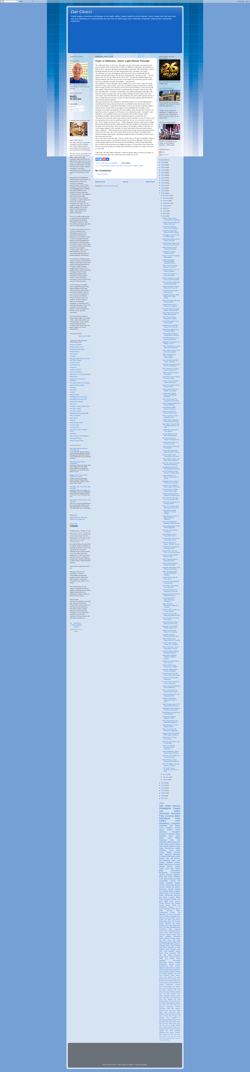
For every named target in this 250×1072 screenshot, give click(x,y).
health (161, 844)
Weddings (167, 995)
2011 (163, 788)
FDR (178, 953)
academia (169, 862)
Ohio (160, 951)
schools (177, 856)
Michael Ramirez (166, 979)
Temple (173, 975)
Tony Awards (169, 958)
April (164, 216)
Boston (161, 953)
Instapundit (73, 367)
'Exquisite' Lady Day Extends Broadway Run (170, 635)
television (167, 899)
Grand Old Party (75, 365)
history (161, 838)
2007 (163, 798)
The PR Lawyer (74, 425)
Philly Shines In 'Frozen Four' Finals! (169, 738)
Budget (169, 852)
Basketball (167, 909)
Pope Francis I (128, 165)
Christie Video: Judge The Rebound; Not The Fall (170, 420)
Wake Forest (176, 1023)
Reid (167, 945)
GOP (177, 821)
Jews (178, 860)
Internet (172, 844)
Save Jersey (73, 418)
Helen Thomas (176, 1029)
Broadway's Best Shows (77, 349)
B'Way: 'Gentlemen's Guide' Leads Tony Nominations (171, 278)
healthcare (172, 846)
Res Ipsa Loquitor (75, 411)
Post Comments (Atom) (111, 186)
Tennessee (166, 992)
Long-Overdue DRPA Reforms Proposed (169, 408)
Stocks (161, 932)
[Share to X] (126, 163)
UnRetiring (73, 433)
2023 (163, 170)
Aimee (163, 152)
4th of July (172, 914)
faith (117, 165)
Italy (172, 868)
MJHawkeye (73, 376)
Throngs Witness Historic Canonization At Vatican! (170, 334)
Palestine (170, 999)
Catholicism (171, 834)
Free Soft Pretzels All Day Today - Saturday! (170, 360)
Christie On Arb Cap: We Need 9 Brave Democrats (171, 674)
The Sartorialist (74, 427)
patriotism (169, 883)
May (164, 213)
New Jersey (165, 806)
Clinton (161, 852)
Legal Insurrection (75, 369)
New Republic (168, 977)
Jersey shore (164, 868)
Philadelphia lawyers (165, 942)
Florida (161, 903)
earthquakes (168, 1014)
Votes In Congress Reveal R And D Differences (171, 686)
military (177, 848)
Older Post (150, 182)
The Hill (171, 1001)
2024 (163, 167)
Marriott (170, 1027)
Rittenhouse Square (166, 962)
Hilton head (171, 920)
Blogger (144, 1064)
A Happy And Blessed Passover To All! (169, 717)
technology (176, 960)
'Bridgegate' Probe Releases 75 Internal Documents (171, 709)
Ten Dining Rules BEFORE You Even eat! (170, 582)
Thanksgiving (163, 912)
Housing (161, 982)
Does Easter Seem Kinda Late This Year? (170, 586)
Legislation (163, 842)
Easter (113, 165)
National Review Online (77, 385)
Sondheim (162, 960)
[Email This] (122, 163)
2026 (163, 162)
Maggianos (172, 1003)
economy (169, 816)
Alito (167, 1032)
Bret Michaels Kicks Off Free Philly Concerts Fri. (171, 594)
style (167, 927)
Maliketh (131, 1064)
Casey (178, 979)
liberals (161, 830)
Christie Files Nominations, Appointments (170, 291)
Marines (178, 975)
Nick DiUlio (73, 390)
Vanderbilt (177, 1030)
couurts (178, 1036)
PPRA (161, 958)
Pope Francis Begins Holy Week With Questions (170, 721)
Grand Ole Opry (171, 1036)
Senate (165, 846)
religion (135, 165)
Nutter (160, 986)
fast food (162, 916)
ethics (178, 958)
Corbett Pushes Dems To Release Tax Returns (170, 305)
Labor (178, 914)
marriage (177, 929)
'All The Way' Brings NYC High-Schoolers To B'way (170, 451)
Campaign (171, 982)
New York (175, 840)
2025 (163, 165)
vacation (162, 875)
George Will (176, 1016)
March (165, 774)
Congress (175, 823)
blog (172, 856)
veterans (177, 901)
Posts (74, 106)
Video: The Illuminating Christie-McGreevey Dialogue (169, 573)
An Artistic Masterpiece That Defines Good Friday (171, 568)
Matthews (171, 980)
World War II (175, 909)
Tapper (171, 1023)
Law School (168, 1010)
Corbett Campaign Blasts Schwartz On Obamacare (171, 494)
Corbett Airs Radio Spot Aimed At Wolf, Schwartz (170, 231)
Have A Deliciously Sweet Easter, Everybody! (170, 564)
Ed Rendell (163, 973)
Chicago (172, 938)
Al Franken (171, 1034)
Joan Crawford (163, 1034)
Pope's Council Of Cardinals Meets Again (171, 256)
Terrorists (177, 852)
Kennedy (169, 910)
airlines (169, 934)
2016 (163, 188)
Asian (178, 988)
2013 (163, 783)
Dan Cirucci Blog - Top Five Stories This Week (170, 764)
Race (161, 877)
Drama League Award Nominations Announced (170, 455)
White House (172, 842)
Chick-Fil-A (166, 997)
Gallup (161, 957)
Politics (162, 821)
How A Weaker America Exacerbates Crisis (169, 535)
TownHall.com (163, 966)
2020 (163, 178)
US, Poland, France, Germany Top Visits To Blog (170, 769)
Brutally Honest (74, 351)
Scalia (178, 964)
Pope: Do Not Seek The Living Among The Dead (170, 399)
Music (178, 834)
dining (170, 864)
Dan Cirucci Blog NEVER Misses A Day (170, 555)
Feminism (161, 1010)
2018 (163, 183)
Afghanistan (176, 925)
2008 (163, 796)
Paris (178, 940)
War (167, 858)
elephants (169, 1019)
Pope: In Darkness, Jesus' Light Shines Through (170, 647)
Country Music (170, 918)
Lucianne (177, 984)
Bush (167, 893)
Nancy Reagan (169, 957)
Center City (175, 912)
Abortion (169, 875)
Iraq (160, 955)
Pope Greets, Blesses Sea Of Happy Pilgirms (170, 330)
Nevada (171, 964)
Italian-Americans (170, 879)
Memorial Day (170, 923)
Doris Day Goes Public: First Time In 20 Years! (171, 756)
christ (102, 165)
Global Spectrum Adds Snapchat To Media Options (169, 512)
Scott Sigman (166, 1040)
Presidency (164, 823)
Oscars (178, 918)
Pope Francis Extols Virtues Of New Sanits (170, 385)
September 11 (163, 914)
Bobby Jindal (168, 1021)
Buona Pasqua (163, 1036)
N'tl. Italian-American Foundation (80, 383)
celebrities (172, 992)
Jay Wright (162, 990)
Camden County (165, 885)
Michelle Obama (169, 944)
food (160, 860)
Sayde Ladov (163, 1012)
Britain (171, 891)
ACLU (160, 1016)
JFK (164, 927)
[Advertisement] (125, 37)
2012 (163, 785)
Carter (167, 949)
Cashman (177, 1008)
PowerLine (73, 404)
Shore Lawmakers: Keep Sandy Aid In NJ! (170, 416)
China (161, 910)
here (88, 605)
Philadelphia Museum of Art (78, 399)
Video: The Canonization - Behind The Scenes (170, 266)
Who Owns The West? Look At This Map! (171, 742)
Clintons (177, 862)
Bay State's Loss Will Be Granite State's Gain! (169, 627)
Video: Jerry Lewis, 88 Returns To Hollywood (170, 729)
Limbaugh (162, 945)
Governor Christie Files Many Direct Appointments (171, 614)
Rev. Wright (176, 1010)
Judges (177, 866)
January (165, 779)
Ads (166, 920)
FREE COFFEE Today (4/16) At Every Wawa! (170, 665)
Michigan (174, 979)
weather (162, 862)
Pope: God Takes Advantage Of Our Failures (171, 301)
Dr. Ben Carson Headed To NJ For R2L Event (170, 682)
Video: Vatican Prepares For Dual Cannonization (171, 351)
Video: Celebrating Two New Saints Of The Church (171, 346)
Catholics (169, 828)
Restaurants (163, 873)
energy (161, 883)
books (161, 895)
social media (174, 850)
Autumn (167, 938)
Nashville (170, 973)
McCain (177, 931)
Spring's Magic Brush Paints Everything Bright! (171, 526)
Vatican (141, 165)
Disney (178, 951)
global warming (176, 1014)
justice (177, 811)
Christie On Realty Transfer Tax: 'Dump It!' (170, 661)
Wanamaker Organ (174, 1012)
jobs (178, 842)
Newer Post (100, 182)
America (176, 806)
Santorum (177, 969)
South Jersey (174, 836)
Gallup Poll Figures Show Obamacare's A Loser (170, 622)
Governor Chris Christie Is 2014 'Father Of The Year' (171, 486)
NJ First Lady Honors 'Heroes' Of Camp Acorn (170, 438)
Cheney (177, 971)
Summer (162, 887)
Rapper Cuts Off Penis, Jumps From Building (169, 631)
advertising (176, 936)
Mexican (161, 968)
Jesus (121, 165)
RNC (175, 990)
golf (176, 988)
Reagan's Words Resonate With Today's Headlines (170, 734)
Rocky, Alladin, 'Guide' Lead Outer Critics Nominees (171, 459)
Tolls (175, 977)
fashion (161, 920)
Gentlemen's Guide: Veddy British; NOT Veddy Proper (170, 296)
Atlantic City (175, 899)
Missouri (178, 1003)
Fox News (73, 356)
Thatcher (172, 971)
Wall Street (167, 921)
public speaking (165, 936)
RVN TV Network (75, 415)
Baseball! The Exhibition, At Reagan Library (170, 342)
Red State (177, 999)
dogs (170, 929)
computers (173, 953)
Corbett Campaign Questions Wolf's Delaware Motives (168, 261)
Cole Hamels (173, 997)
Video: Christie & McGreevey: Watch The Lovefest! (170, 605)
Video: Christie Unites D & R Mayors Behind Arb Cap (171, 704)
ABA (172, 1008)
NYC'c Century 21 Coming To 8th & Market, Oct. (170, 369)
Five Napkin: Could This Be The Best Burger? (170, 235)
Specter (161, 944)
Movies (177, 838)
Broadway (166, 860)
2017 (163, 185)
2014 (163, 193)
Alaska (175, 1005)
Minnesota (177, 955)
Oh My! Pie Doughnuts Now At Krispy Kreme (171, 502)
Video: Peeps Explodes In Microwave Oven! (170, 560)
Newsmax (73, 387)
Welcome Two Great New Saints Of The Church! (170, 326)
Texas (174, 905)
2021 (163, 175)
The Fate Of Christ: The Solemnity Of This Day (170, 590)
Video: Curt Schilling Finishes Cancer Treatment (168, 747)
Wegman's (162, 1014)
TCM (179, 1027)
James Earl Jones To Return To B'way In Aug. (171, 377)
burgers (166, 982)
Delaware (177, 932)
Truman (161, 977)
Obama (176, 808)
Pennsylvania (169, 848)
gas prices (163, 897)
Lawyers (172, 897)
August (165, 206)
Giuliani (178, 957)
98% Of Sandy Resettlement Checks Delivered (171, 404)
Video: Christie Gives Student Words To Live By (171, 639)
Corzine (161, 905)
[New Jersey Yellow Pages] (74, 526)
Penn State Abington (169, 993)
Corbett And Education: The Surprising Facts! (171, 695)
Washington (163, 826)
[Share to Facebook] (128, 163)
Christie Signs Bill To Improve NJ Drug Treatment (168, 599)
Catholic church (173, 830)
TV (166, 834)
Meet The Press (163, 1023)
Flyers (172, 945)
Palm (171, 1005)
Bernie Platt (166, 1003)
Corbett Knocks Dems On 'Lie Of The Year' (170, 443)
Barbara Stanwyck (175, 1032)
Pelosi (171, 901)
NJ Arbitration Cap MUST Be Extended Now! (171, 713)
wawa (160, 1003)
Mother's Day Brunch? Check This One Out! (169, 412)
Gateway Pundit (75, 362)
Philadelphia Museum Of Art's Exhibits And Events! (171, 468)
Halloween (171, 947)
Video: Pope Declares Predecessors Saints (169, 317)
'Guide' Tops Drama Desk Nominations (170, 373)
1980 (175, 973)
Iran (179, 905)
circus (164, 988)
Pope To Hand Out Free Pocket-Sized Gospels (170, 690)
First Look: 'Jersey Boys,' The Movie (170, 530)
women (161, 893)
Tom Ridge (169, 1030)
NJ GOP (72, 392)
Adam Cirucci (176, 1019)
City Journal (73, 354)
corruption (176, 864)
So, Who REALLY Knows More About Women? (170, 434)
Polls (168, 856)
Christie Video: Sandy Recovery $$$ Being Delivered (169, 395)
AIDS (170, 1029)
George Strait (168, 1016)
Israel (173, 860)
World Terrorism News (77, 440)
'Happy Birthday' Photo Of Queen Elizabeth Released (170, 517)
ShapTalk (73, 420)
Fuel (160, 891)
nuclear (161, 938)
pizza (178, 949)
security (177, 828)
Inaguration (170, 1006)
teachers (177, 895)
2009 (163, 793)
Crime (161, 828)
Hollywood (163, 840)
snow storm (168, 925)
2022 (163, 172)
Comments (75, 110)
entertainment (170, 988)
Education (162, 836)
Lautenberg (170, 990)
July (164, 208)
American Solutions (76, 344)
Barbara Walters (163, 1001)
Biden (177, 816)
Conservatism (175, 873)
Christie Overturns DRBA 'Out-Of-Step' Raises (170, 490)
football (177, 889)
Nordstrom (166, 975)
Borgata (178, 1025)
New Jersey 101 (164, 1005)
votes (178, 879)
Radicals (161, 1030)
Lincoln (166, 932)
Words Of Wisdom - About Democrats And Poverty (170, 752)
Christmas (162, 856)
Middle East (163, 864)
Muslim (170, 889)
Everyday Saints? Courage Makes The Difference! (170, 309)
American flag (169, 903)
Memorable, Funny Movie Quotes (80, 374)
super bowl (176, 934)
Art (173, 887)
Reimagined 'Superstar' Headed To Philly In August (169, 657)
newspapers (173, 916)
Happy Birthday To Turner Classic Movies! (170, 725)
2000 (167, 1029)
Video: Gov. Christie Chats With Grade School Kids (170, 506)
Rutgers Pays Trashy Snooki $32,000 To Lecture (78, 475)
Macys (170, 955)
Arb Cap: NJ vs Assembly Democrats (170, 678)
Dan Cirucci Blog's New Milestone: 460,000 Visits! (171, 522)
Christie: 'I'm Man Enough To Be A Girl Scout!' (170, 381)
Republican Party (169, 818)
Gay (179, 916)
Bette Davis (177, 1034)
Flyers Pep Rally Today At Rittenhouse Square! (170, 652)
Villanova (162, 918)
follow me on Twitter (85, 336)
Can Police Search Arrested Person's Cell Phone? (170, 365)
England (177, 891)
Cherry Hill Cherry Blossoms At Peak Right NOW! (171, 282)
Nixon (166, 953)
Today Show (176, 1001)
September (166, 203)
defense (170, 866)
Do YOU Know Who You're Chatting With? (170, 321)
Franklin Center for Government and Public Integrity (80, 359)
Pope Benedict (169, 951)
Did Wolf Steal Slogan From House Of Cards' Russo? (171, 244)
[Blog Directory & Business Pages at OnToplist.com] (80, 519)
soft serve (162, 1025)
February (166, 777)
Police (170, 877)
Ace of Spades (170, 1025)
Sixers (168, 1017)
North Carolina (163, 971)
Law (161, 811)
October (165, 200)
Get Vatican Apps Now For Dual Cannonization (170, 338)
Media (166, 844)
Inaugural (162, 934)
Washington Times (75, 438)
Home (125, 182)
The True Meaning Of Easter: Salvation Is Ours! (171, 543)
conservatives (175, 871)
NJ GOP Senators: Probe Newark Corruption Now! (170, 472)
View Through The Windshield (79, 436)
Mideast (162, 866)
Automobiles (163, 881)
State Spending (165, 854)
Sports (178, 844)
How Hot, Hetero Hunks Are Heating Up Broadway (170, 463)
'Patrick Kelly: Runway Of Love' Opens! (170, 430)
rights (166, 901)
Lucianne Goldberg (76, 372)
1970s (165, 947)
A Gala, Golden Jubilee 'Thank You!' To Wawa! (170, 643)
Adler (160, 947)
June (164, 211)
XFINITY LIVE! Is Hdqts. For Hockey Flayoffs (171, 610)
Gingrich (161, 949)
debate (167, 916)
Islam (173, 885)
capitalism (176, 875)
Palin (178, 942)
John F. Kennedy (169, 931)
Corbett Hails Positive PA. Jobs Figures (170, 578)
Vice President (175, 893)
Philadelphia (165, 808)
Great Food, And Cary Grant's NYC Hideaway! (170, 227)
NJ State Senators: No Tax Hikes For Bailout (170, 270)
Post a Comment (103, 174)
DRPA (175, 980)
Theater (177, 868)
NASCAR (161, 1017)
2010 (163, 790)
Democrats (164, 813)
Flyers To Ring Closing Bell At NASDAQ (170, 447)
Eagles (174, 942)
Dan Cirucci (81, 11)
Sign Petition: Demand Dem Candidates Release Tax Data (171, 425)
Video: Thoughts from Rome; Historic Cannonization (169, 356)
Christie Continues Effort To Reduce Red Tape (170, 223)
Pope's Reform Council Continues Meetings (169, 248)
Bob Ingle (161, 1021)
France (168, 905)
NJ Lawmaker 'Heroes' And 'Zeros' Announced (170, 539)
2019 (163, 180)
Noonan (177, 945)
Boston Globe (176, 1021)
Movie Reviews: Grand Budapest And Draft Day (170, 760)
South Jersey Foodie (76, 422)
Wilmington (162, 1032)
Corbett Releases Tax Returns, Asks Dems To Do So (170, 477)
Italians (165, 891)
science (161, 931)
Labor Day (171, 940)
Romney (177, 858)
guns (161, 901)
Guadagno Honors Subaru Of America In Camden (170, 482)
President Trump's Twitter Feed (79, 406)
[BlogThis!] (124, 163)
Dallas (176, 982)
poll (171, 858)
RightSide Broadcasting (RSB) (79, 413)
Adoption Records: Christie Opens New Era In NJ (170, 287)
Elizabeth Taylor (163, 980)
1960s (178, 910)
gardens (177, 944)
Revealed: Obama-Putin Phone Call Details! (169, 670)
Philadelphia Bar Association (78, 397)
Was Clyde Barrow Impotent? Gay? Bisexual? (79, 449)
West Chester (175, 966)
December (166, 195)
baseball (177, 903)
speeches (173, 995)
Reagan (177, 883)
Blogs (161, 871)
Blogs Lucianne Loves (76, 347)
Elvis (165, 999)
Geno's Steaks (163, 1027)
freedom (162, 858)
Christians (107, 165)
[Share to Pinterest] (129, 163)
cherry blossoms (170, 968)
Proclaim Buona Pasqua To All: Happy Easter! (170, 547)
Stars (161, 846)
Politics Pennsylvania (76, 401)
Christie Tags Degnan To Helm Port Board (170, 274)
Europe (177, 885)
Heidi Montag (162, 1038)
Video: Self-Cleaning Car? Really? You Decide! (170, 390)
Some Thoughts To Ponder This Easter (170, 618)
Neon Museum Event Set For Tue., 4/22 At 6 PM (170, 498)
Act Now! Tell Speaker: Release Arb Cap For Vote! (169, 700)
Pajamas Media (74, 394)
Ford (179, 980)
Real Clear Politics (75, 408)
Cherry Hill (175, 881)
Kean (160, 927)
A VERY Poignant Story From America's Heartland (171, 219)
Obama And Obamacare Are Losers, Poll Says (171, 239)
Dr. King (177, 947)
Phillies (171, 932)
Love (164, 955)
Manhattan (176, 854)
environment (169, 895)
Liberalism (162, 832)
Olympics (173, 949)
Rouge (175, 1027)
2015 (163, 190)
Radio (178, 897)
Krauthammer (169, 984)
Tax (173, 921)
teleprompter (162, 1029)
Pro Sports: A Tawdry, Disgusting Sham (169, 252)
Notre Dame (170, 969)
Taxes (169, 838)
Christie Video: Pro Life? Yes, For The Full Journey (171, 551)
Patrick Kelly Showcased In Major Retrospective (170, 313)
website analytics (78, 629)
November (166, 198)
